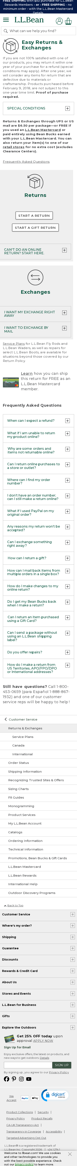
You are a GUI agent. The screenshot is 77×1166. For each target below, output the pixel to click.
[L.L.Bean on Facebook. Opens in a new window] (6, 1078)
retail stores (14, 147)
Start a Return (34, 216)
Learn (27, 373)
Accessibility (54, 1131)
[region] (38, 6)
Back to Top (15, 905)
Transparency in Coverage (23, 1131)
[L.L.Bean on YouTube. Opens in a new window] (28, 1078)
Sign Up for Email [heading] (17, 1047)
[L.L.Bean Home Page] (34, 21)
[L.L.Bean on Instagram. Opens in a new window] (21, 1078)
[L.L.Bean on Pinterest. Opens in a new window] (14, 1078)
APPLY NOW (43, 1041)
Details (38, 13)
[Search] (6, 31)
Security (43, 1112)
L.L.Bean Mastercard (43, 130)
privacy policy (24, 1164)
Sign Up (62, 1065)
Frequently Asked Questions (26, 162)
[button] (56, 1095)
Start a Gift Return (35, 228)
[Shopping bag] (69, 21)
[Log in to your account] (59, 21)
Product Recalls (41, 1118)
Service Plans (14, 344)
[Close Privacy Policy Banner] (70, 1154)
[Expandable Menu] (6, 20)
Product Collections (19, 1112)
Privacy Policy (59, 1072)
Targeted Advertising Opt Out (26, 1137)
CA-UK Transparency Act (22, 1125)
